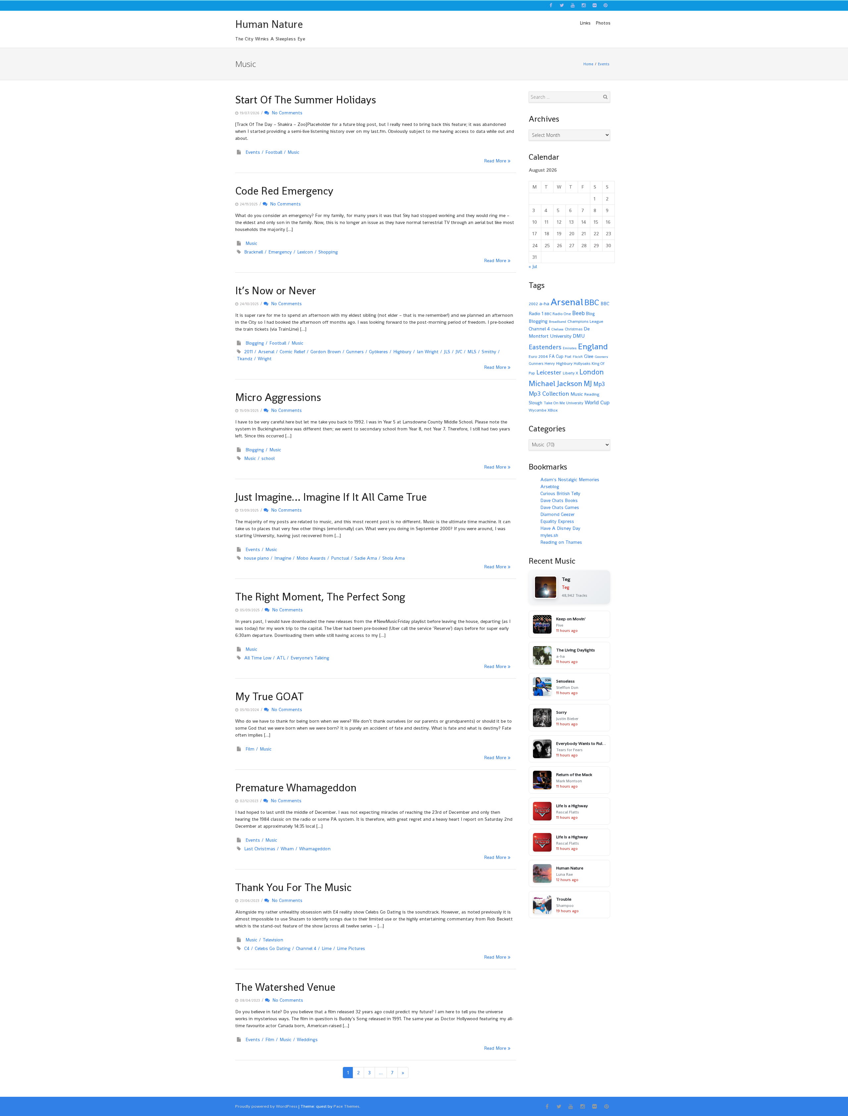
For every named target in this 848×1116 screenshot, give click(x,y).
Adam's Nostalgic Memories (569, 479)
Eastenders (545, 347)
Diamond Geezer (557, 514)
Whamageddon (315, 849)
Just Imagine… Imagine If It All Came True (331, 497)
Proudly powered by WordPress (266, 1106)
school (268, 458)
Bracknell (253, 252)
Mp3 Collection (549, 393)
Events (604, 64)
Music (293, 152)
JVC (458, 352)
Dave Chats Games (559, 507)
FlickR (578, 357)
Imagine (282, 558)
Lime (327, 948)
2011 (248, 352)
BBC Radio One (558, 313)
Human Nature (269, 24)
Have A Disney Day (560, 528)
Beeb (578, 313)
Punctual (340, 558)
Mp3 (599, 384)
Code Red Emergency (284, 190)
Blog (590, 313)
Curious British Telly (560, 493)
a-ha (544, 303)
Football (273, 152)
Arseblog (549, 486)
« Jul (533, 266)
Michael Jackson (555, 383)
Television (273, 940)
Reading (591, 394)
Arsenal (266, 352)
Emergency (280, 252)
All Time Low (257, 658)
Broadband (557, 321)
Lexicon (305, 252)
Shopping (328, 252)
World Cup (597, 402)
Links (585, 23)
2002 (533, 304)
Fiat (568, 356)
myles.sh (549, 535)
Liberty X (570, 373)
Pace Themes (346, 1106)
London (591, 371)
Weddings (307, 1039)
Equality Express (557, 521)
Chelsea (557, 329)
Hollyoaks (582, 363)
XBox (553, 410)
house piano (256, 558)
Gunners (355, 352)
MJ (588, 383)
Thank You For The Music (293, 887)
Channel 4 (306, 948)
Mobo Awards (311, 558)
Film (249, 749)
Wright (265, 359)
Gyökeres (378, 352)
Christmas (573, 329)
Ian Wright (428, 352)
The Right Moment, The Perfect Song (320, 596)
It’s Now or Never (275, 290)
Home (588, 64)
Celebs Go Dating (273, 948)
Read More (495, 161)
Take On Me (554, 403)
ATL (281, 658)
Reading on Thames (561, 542)
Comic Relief (292, 352)
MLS (471, 352)
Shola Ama (393, 558)
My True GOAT (269, 696)
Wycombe (537, 410)
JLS (447, 352)
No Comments (285, 113)
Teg (565, 587)
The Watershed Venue (285, 987)
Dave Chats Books (559, 500)
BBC (591, 302)
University (574, 403)
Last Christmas (259, 849)
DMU (579, 336)
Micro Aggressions (278, 397)
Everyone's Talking (310, 658)
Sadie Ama (365, 558)
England (593, 346)
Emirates (570, 348)
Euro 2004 (538, 356)
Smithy (489, 352)
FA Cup (556, 356)
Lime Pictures (351, 948)
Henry (550, 363)
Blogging (254, 343)
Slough (535, 403)
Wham (287, 849)
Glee (588, 356)
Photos (603, 23)
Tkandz (244, 359)
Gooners (601, 357)
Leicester (548, 372)
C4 (246, 948)
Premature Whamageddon (295, 787)
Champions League (585, 321)
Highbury (402, 352)
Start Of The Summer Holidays (305, 99)
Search (605, 97)
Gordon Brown (325, 352)
